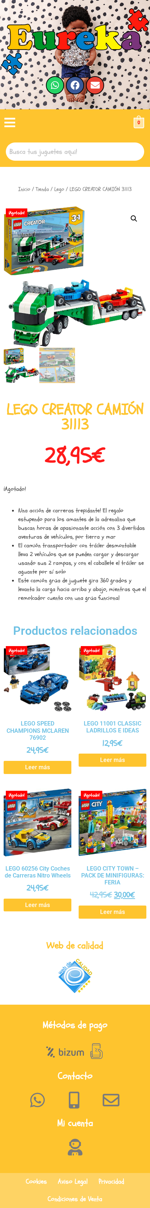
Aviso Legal (73, 1181)
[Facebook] (75, 85)
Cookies (36, 1181)
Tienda (42, 189)
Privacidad (111, 1181)
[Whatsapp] (55, 85)
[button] (10, 123)
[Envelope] (95, 85)
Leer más (37, 767)
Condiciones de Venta (75, 1199)
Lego (59, 189)
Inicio (24, 189)
